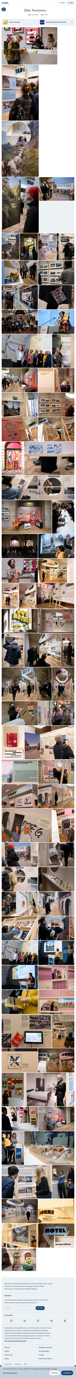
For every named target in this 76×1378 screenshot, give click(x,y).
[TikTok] (65, 1321)
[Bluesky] (24, 1321)
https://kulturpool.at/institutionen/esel (15, 1341)
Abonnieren (40, 1308)
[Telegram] (51, 1321)
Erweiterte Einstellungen (10, 1373)
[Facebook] (38, 1321)
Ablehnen (54, 1373)
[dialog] (38, 1372)
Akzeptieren (67, 1373)
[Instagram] (11, 1321)
